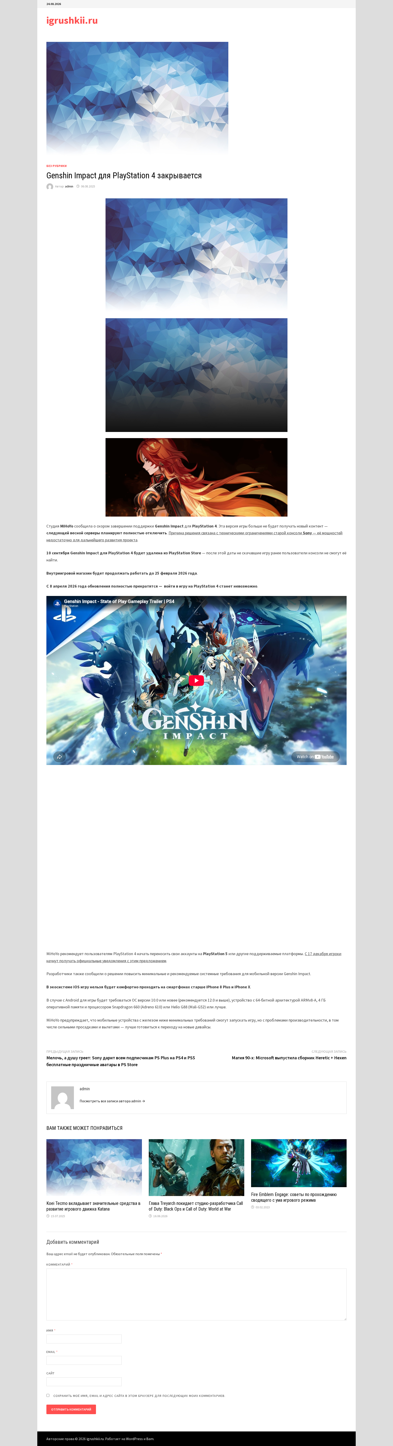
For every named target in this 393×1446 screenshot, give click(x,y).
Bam (150, 1438)
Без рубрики (56, 166)
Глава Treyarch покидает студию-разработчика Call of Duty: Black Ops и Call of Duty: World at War (196, 1206)
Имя (51, 1330)
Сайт (50, 1373)
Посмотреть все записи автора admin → (112, 1101)
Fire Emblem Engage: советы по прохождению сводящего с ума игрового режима (294, 1197)
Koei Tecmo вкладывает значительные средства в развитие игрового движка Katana (93, 1206)
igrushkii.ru (72, 20)
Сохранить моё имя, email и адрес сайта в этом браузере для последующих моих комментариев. (139, 1396)
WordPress (134, 1438)
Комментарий (59, 1264)
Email (52, 1352)
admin (69, 186)
